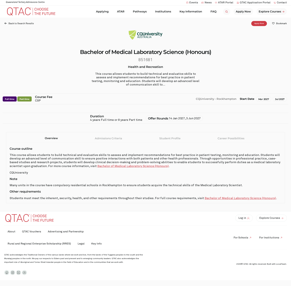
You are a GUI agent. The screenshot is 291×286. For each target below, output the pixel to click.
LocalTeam (281, 264)
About (11, 231)
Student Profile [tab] (170, 138)
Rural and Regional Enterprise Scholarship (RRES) (39, 243)
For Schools (241, 237)
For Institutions (269, 237)
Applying (102, 11)
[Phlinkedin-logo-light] (18, 272)
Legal (81, 243)
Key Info (96, 243)
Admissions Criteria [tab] (108, 138)
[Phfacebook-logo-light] (6, 272)
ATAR (120, 11)
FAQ (213, 11)
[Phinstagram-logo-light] (12, 272)
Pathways (140, 11)
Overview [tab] (51, 138)
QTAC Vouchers (31, 231)
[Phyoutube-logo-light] (24, 272)
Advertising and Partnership (66, 231)
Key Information (191, 11)
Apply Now (259, 24)
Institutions (163, 11)
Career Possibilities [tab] (231, 138)
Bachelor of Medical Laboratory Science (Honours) (133, 166)
